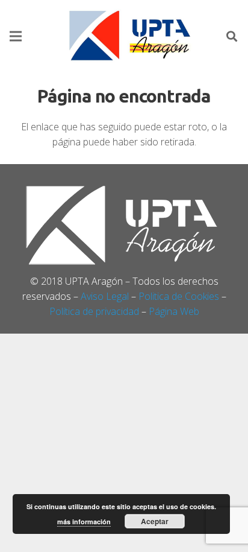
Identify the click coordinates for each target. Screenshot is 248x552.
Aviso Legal (105, 296)
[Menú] (15, 36)
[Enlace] (131, 36)
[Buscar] (232, 36)
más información (84, 521)
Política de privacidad (94, 311)
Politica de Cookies (178, 296)
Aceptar (155, 521)
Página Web (174, 311)
